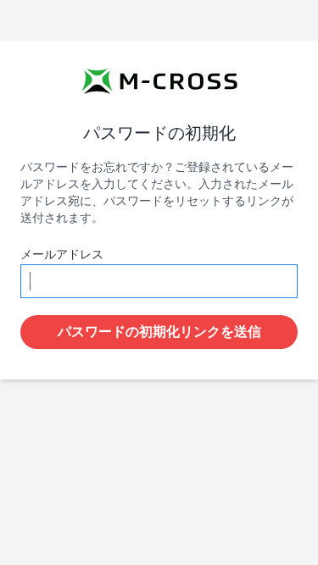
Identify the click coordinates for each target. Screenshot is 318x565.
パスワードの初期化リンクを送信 (159, 332)
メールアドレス (61, 254)
